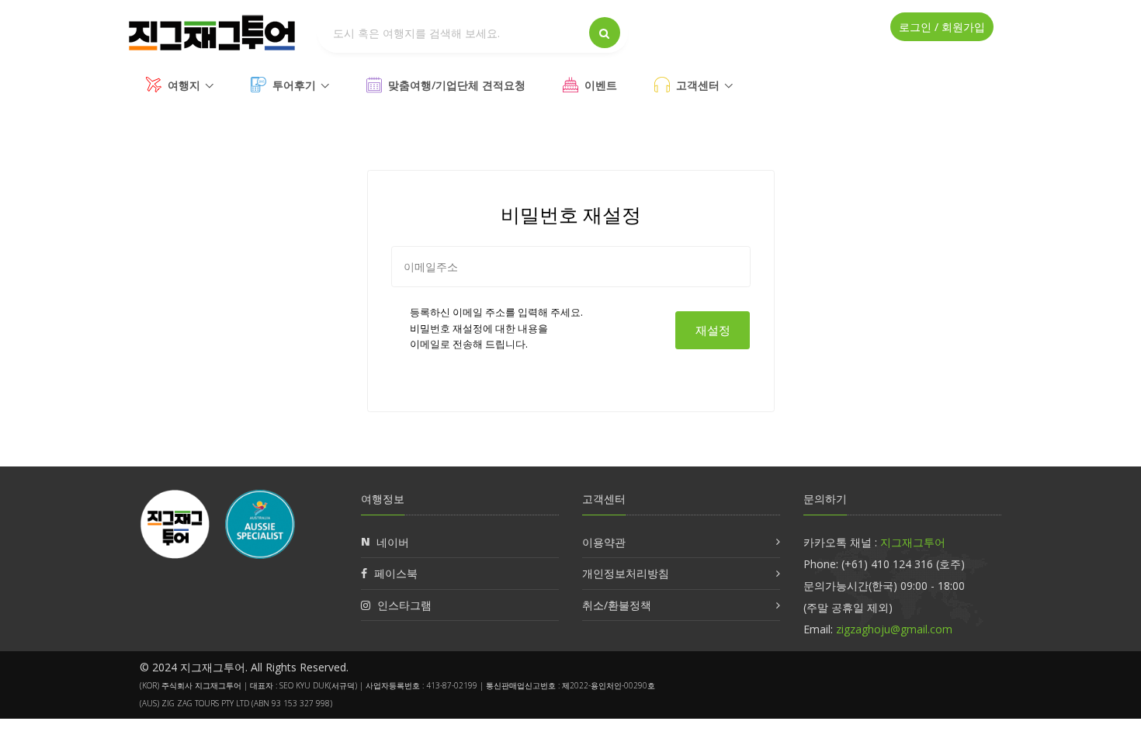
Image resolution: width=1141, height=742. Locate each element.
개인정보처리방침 (625, 573)
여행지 (184, 85)
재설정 (712, 330)
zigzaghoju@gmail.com (894, 629)
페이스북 (396, 573)
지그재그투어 (912, 542)
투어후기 (294, 85)
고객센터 (698, 85)
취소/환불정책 (616, 605)
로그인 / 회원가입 (942, 26)
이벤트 (600, 85)
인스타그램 (404, 605)
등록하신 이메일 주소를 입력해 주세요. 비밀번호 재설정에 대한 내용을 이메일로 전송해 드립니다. (496, 328)
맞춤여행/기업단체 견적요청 (456, 85)
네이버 (392, 542)
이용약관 (604, 542)
